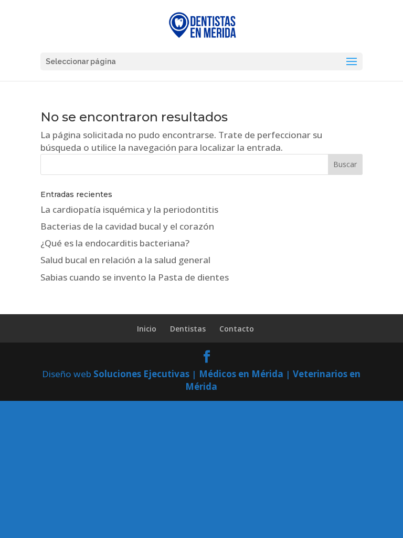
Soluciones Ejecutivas (141, 374)
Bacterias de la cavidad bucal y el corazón (127, 226)
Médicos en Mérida (241, 374)
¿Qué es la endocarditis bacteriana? (114, 243)
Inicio (146, 329)
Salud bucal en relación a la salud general (125, 260)
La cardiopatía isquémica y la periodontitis (129, 209)
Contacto (236, 329)
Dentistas (188, 329)
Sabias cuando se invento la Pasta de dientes (134, 277)
